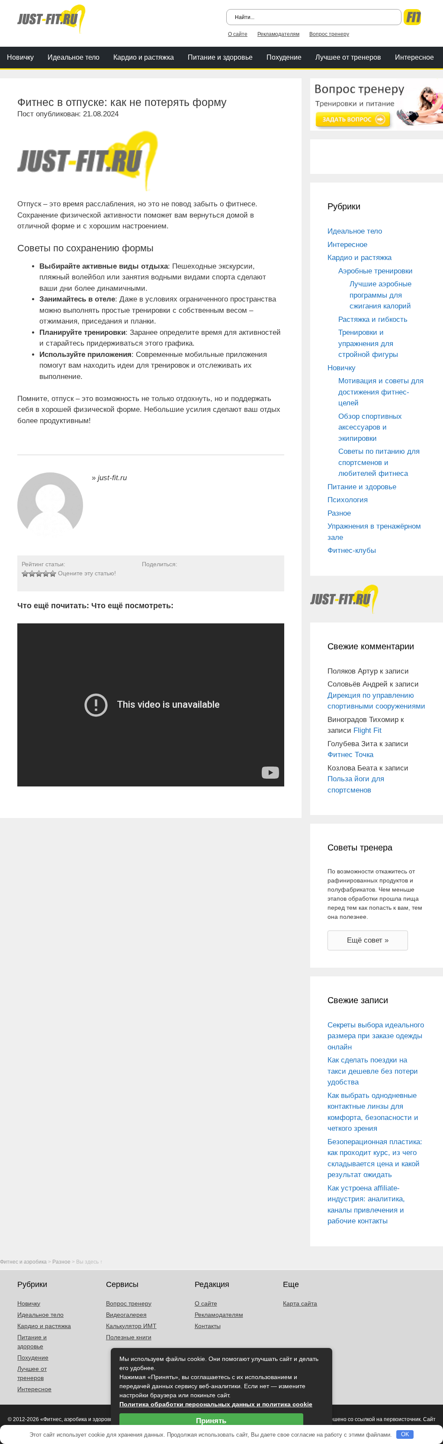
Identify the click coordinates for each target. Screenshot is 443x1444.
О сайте (237, 34)
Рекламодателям (278, 34)
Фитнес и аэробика (23, 1262)
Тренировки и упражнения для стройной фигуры (368, 343)
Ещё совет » (367, 940)
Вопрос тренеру (329, 34)
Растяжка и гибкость (373, 319)
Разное (339, 513)
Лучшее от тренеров (348, 57)
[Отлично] (52, 573)
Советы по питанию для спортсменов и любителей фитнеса (379, 462)
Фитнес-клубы (351, 550)
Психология (347, 500)
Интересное (414, 57)
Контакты (208, 1325)
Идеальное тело (74, 57)
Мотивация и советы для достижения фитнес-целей (381, 392)
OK (405, 1434)
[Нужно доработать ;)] (25, 573)
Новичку (20, 57)
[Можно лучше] (32, 573)
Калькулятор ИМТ (131, 1325)
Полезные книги (128, 1337)
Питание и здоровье (220, 57)
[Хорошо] (45, 573)
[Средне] (38, 573)
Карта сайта (300, 1303)
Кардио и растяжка (143, 57)
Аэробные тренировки (375, 271)
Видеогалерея (126, 1314)
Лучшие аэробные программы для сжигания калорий (380, 295)
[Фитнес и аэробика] (51, 18)
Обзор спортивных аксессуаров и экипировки (370, 427)
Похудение (284, 57)
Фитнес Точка (350, 755)
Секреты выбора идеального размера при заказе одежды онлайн (375, 1036)
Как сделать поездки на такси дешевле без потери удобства (372, 1071)
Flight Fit (367, 730)
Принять (211, 1421)
